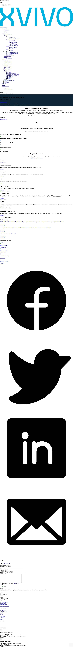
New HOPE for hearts (12, 37)
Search (12, 93)
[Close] (1, 630)
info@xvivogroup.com (4, 602)
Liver (5, 32)
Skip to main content (3, 27)
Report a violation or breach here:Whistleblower (8, 607)
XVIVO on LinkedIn (3, 119)
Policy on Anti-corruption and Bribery (12, 74)
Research (5, 57)
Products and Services (6, 33)
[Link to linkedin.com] (37, 623)
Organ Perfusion (3, 610)
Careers (5, 81)
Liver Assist (11, 50)
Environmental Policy (10, 76)
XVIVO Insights (9, 54)
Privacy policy (8, 77)
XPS (9, 41)
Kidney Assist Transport (13, 47)
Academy (1, 612)
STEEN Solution (11, 43)
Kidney (5, 31)
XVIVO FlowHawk (9, 55)
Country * (1, 573)
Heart (7, 36)
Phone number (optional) (4, 571)
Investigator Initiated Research (11, 59)
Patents (5, 79)
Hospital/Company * (3, 572)
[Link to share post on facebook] (36, 337)
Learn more (2, 198)
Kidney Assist (11, 48)
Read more (2, 169)
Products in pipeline (7, 56)
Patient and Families (5, 86)
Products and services (8, 34)
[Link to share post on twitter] (36, 410)
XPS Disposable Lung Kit (13, 42)
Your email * (2, 570)
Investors (3, 85)
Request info (6, 82)
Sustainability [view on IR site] (9, 80)
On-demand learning (7, 63)
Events (5, 68)
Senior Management (7, 69)
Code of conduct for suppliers (11, 73)
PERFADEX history (7, 67)
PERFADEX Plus (12, 40)
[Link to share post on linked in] (36, 484)
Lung (5, 30)
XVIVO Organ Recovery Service (12, 52)
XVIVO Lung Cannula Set (13, 45)
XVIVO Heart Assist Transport (14, 38)
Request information (3, 604)
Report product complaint (4, 606)
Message (1, 582)
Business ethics (6, 71)
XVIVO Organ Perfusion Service (12, 53)
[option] (6, 4)
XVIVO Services (40, 157)
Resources (4, 83)
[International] (36, 26)
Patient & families (7, 87)
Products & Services (3, 611)
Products (5, 35)
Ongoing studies (9, 58)
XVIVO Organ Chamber (13, 44)
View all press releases (4, 219)
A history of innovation (8, 66)
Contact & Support (3, 603)
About (1, 613)
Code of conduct (9, 72)
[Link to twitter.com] (37, 625)
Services (5, 51)
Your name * (2, 569)
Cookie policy (8, 78)
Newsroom (6, 70)
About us (3, 64)
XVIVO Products (33, 157)
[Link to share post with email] (36, 558)
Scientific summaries (7, 62)
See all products (2, 162)
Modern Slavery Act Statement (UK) (12, 75)
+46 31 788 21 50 (7, 563)
